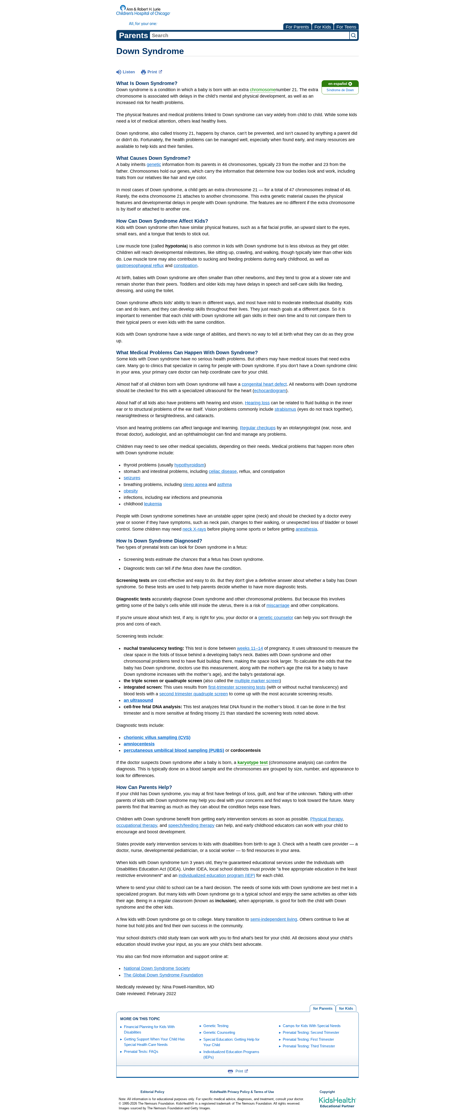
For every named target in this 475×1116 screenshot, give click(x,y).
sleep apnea (195, 484)
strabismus (285, 409)
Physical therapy (326, 819)
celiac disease (223, 471)
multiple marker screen (257, 680)
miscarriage (277, 605)
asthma (224, 484)
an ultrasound (138, 700)
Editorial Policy (152, 1092)
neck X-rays (194, 529)
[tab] (346, 1008)
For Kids (322, 27)
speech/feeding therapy (191, 825)
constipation (185, 265)
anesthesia (306, 529)
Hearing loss (257, 402)
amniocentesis (139, 743)
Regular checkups (258, 427)
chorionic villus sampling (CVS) (157, 737)
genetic (154, 164)
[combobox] (249, 35)
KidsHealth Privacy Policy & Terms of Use (242, 1092)
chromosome (263, 89)
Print (152, 72)
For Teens (346, 27)
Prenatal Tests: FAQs (141, 1051)
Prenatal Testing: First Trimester (308, 1039)
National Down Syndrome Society (157, 968)
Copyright (327, 1092)
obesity (131, 491)
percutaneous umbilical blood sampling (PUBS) (174, 750)
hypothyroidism (189, 465)
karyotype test (253, 762)
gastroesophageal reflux (140, 265)
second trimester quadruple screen (193, 693)
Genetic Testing (215, 1026)
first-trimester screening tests (236, 687)
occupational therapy (136, 825)
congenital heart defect (264, 384)
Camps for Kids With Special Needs (312, 1026)
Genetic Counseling (219, 1032)
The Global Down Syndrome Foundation (163, 975)
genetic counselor (275, 617)
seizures (132, 477)
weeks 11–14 (250, 648)
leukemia (153, 503)
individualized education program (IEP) (217, 875)
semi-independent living (273, 919)
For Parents (297, 27)
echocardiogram (270, 390)
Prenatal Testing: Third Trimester (309, 1046)
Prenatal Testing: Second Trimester (311, 1032)
